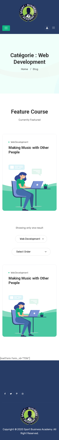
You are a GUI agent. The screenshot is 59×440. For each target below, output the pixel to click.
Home (24, 69)
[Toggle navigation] (6, 28)
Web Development (19, 142)
